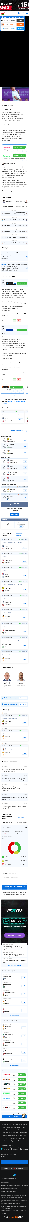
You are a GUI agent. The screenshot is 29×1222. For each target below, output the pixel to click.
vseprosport (3, 13)
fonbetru (14, 611)
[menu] (27, 13)
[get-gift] (23, 13)
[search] (19, 13)
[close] (23, 17)
